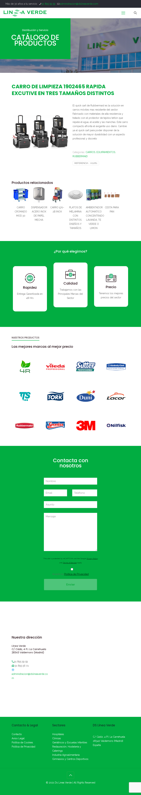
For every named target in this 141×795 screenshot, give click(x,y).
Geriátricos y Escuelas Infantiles (69, 742)
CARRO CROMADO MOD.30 (21, 211)
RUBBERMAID (80, 156)
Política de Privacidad (76, 574)
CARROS (90, 152)
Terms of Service (70, 563)
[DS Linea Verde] (24, 13)
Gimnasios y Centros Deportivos (70, 759)
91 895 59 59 (48, 3)
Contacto (17, 734)
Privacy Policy (92, 558)
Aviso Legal (18, 738)
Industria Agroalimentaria (66, 755)
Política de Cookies (22, 742)
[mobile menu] (123, 13)
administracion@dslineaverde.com (79, 3)
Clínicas (56, 738)
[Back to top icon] (70, 775)
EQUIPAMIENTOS (105, 152)
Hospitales (58, 734)
